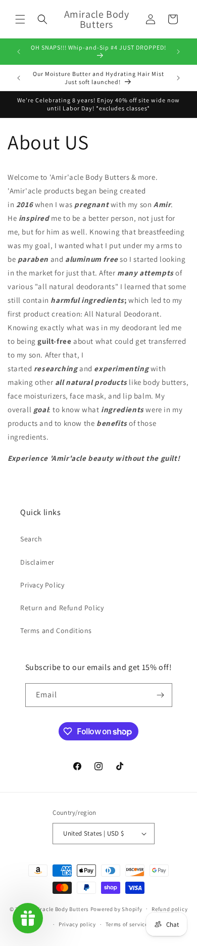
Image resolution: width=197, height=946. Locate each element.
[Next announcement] (178, 52)
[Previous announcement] (19, 52)
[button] (20, 19)
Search (31, 538)
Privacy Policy (42, 584)
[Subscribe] (161, 695)
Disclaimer (37, 562)
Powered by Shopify (116, 908)
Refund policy (169, 909)
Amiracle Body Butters (59, 908)
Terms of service (127, 924)
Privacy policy (77, 924)
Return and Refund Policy (62, 607)
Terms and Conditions (56, 630)
